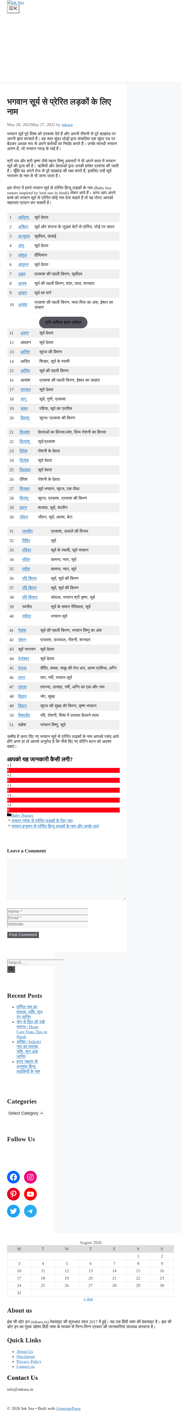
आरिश (25, 352)
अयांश (22, 304)
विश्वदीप (24, 715)
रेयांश (22, 630)
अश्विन (23, 226)
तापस (22, 687)
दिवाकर (25, 470)
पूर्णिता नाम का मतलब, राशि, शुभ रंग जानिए (29, 1012)
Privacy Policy (28, 1361)
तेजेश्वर (23, 658)
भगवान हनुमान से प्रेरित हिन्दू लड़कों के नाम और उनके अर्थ (55, 826)
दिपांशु (24, 498)
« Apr (88, 1299)
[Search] (11, 969)
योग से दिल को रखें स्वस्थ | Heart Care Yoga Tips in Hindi (31, 1029)
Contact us (25, 1366)
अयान (22, 293)
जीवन (24, 517)
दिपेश (24, 451)
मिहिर (26, 540)
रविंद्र (26, 550)
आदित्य (24, 217)
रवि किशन (29, 597)
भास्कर (26, 389)
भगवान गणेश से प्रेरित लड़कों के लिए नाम (42, 820)
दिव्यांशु (25, 441)
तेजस (22, 668)
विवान (22, 705)
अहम (21, 274)
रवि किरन (29, 587)
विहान (22, 696)
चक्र (24, 408)
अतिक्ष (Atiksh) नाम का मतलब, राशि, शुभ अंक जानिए (28, 1049)
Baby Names (22, 815)
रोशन (22, 639)
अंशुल (22, 255)
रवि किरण (29, 578)
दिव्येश (24, 460)
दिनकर (25, 488)
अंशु (21, 245)
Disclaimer (25, 1356)
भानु (24, 399)
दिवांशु (25, 418)
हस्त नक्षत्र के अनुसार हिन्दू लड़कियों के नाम (28, 1066)
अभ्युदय (24, 236)
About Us (24, 1351)
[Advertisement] (90, 49)
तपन (21, 677)
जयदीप (27, 531)
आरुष (22, 283)
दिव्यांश (25, 432)
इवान (23, 507)
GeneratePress (68, 1408)
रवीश (26, 569)
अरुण (25, 333)
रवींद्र (26, 616)
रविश (26, 559)
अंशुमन (23, 264)
